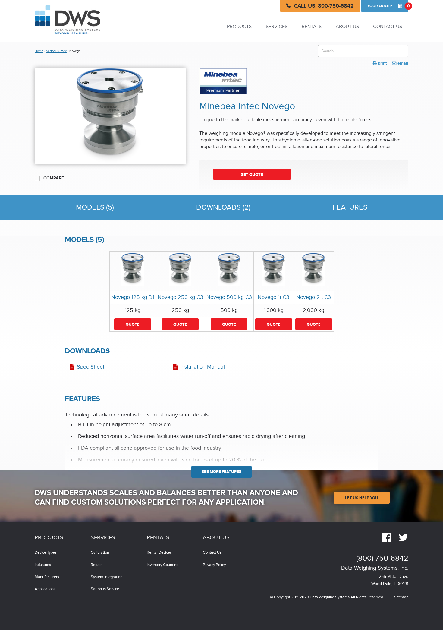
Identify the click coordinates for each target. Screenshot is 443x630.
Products (239, 27)
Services (276, 27)
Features (350, 207)
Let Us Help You (361, 497)
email (400, 63)
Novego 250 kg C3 (180, 297)
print (380, 63)
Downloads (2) (223, 207)
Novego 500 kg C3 (229, 297)
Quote (387, 5)
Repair (96, 565)
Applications (45, 589)
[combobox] (363, 51)
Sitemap (401, 597)
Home (39, 51)
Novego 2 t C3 (313, 297)
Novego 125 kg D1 (132, 297)
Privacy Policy (214, 565)
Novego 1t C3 (273, 297)
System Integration (106, 577)
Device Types (46, 552)
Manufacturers (47, 577)
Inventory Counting (162, 565)
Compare (53, 178)
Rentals (312, 27)
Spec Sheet (90, 367)
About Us (347, 27)
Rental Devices (159, 552)
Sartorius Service (105, 589)
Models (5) (95, 207)
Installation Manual (202, 367)
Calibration (100, 552)
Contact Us (387, 27)
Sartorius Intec (56, 51)
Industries (43, 565)
